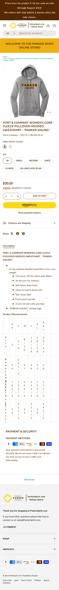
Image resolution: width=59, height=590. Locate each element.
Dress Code (7, 580)
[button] (29, 205)
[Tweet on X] (12, 233)
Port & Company (10, 135)
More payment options (29, 212)
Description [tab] (9, 245)
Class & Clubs (26, 580)
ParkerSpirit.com (15, 576)
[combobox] (29, 33)
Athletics (37, 580)
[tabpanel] (29, 336)
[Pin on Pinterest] (23, 233)
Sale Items (6, 583)
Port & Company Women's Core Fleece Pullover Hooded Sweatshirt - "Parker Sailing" (29, 59)
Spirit (16, 580)
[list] (29, 91)
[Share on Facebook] (17, 233)
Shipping (6, 188)
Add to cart (39, 196)
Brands (46, 580)
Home (5, 57)
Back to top (29, 479)
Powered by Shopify (30, 576)
